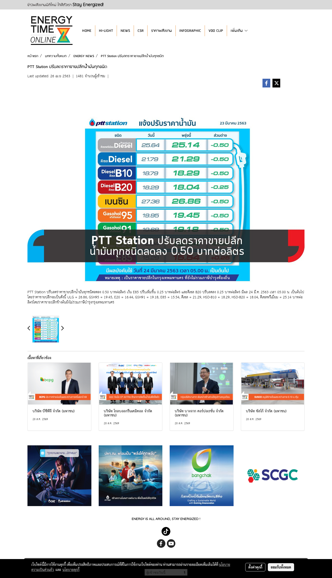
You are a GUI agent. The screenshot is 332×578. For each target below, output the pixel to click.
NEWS (125, 30)
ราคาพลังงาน (161, 30)
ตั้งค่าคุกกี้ (255, 567)
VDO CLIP (216, 30)
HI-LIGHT (106, 30)
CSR (141, 30)
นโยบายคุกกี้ (70, 569)
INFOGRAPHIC (190, 30)
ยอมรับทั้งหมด (281, 567)
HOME (86, 30)
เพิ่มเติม (237, 30)
